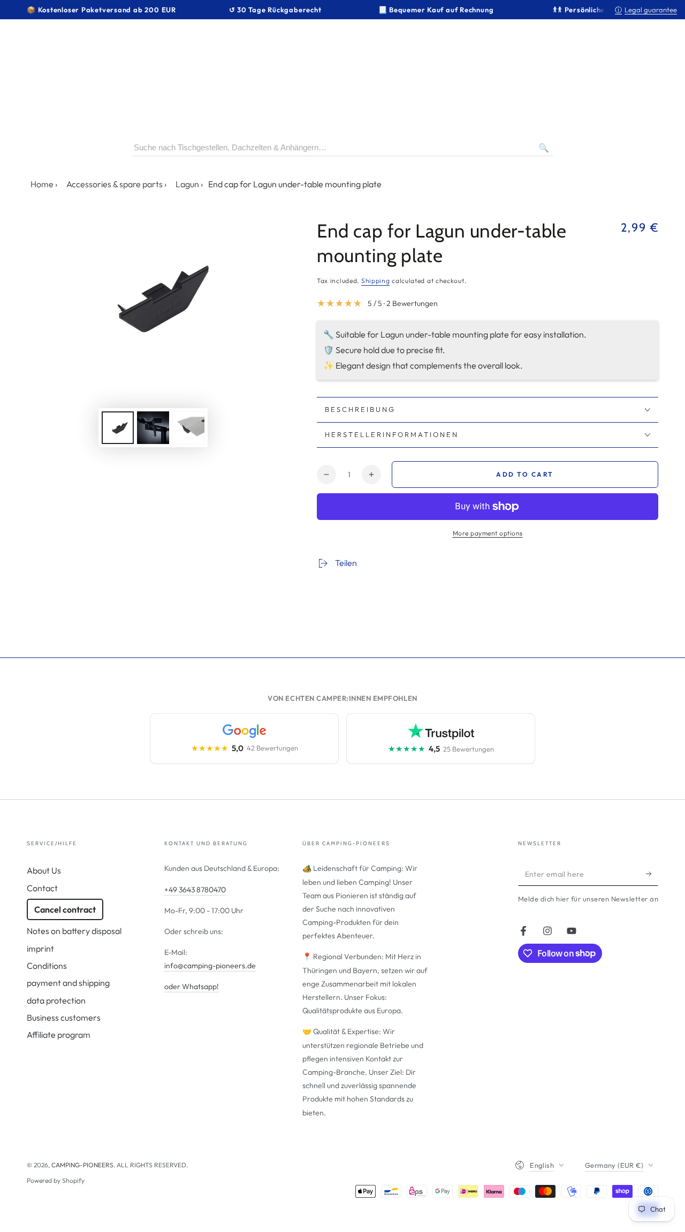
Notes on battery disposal (74, 930)
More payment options (488, 533)
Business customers (64, 1017)
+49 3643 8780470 (195, 889)
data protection (56, 1000)
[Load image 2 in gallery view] (153, 427)
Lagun (187, 184)
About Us (44, 870)
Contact (42, 888)
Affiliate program (58, 1034)
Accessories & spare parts (114, 184)
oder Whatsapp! (191, 986)
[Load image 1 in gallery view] (118, 427)
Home (42, 184)
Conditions (47, 965)
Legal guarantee (646, 9)
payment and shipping (68, 982)
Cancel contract (65, 909)
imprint (40, 948)
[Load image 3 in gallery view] (188, 427)
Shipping (375, 281)
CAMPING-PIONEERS (82, 1165)
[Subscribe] (652, 873)
